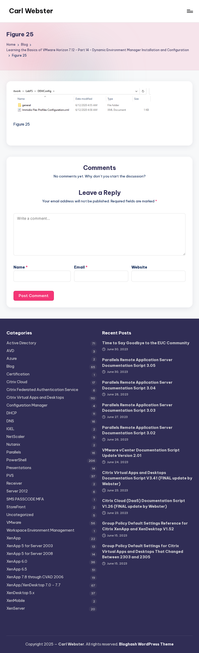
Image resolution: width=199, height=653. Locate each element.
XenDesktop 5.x (20, 592)
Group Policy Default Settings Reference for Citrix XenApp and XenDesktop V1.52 (145, 526)
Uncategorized (19, 514)
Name (20, 267)
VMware (13, 522)
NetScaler (15, 436)
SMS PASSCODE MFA (25, 499)
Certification (18, 374)
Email (81, 267)
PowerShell (16, 460)
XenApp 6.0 (16, 561)
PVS (10, 475)
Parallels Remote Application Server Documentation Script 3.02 (137, 430)
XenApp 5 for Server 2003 (29, 546)
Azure (11, 358)
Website (139, 267)
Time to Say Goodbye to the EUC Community (145, 343)
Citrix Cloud (16, 382)
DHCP (11, 413)
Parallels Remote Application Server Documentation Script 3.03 (137, 408)
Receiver (14, 483)
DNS (10, 421)
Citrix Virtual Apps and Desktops (35, 397)
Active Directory (21, 343)
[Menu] (189, 11)
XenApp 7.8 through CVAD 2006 (34, 577)
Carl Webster (31, 11)
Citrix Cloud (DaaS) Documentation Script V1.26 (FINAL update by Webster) (143, 503)
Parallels (13, 452)
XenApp (13, 538)
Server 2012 (17, 491)
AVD (10, 350)
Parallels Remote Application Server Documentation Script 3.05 (137, 363)
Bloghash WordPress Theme (146, 644)
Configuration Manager (26, 405)
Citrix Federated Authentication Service (42, 389)
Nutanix (13, 444)
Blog (10, 366)
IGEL (10, 429)
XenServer (15, 608)
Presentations (18, 467)
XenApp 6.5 (16, 569)
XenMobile (15, 600)
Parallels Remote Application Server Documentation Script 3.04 (137, 385)
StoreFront (16, 507)
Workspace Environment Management (40, 530)
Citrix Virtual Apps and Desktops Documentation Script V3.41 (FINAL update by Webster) (147, 478)
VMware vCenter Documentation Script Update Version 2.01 (141, 453)
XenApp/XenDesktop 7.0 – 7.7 (33, 585)
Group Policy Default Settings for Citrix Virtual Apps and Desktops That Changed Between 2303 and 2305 (142, 551)
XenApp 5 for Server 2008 (29, 553)
